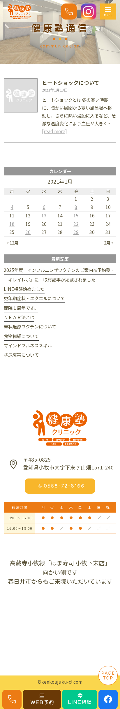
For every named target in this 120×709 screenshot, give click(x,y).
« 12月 (12, 243)
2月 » (108, 243)
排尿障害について (21, 354)
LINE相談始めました (24, 289)
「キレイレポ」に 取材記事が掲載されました (50, 279)
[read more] (54, 131)
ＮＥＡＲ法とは (19, 317)
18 (12, 224)
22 (76, 224)
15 (76, 215)
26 (28, 232)
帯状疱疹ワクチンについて (30, 326)
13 (44, 215)
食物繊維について (21, 336)
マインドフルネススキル (28, 345)
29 (76, 232)
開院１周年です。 (21, 308)
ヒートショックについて (70, 82)
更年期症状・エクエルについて (34, 298)
